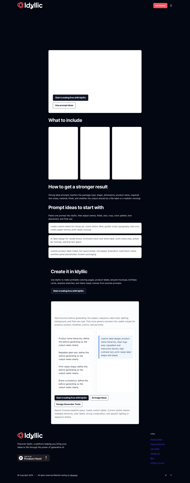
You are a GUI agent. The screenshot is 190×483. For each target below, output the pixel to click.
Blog (152, 458)
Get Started (160, 5)
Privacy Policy (156, 439)
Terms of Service (157, 444)
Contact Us (155, 453)
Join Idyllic (154, 449)
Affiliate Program (157, 463)
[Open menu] (171, 5)
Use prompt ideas (64, 105)
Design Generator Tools (68, 404)
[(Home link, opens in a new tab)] (30, 5)
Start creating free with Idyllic (70, 97)
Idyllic (35, 475)
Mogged (73, 475)
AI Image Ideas (99, 397)
